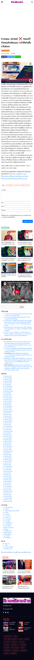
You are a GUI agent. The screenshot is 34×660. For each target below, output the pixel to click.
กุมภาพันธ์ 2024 (8, 426)
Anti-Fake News (8, 507)
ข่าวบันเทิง (7, 514)
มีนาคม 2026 (7, 384)
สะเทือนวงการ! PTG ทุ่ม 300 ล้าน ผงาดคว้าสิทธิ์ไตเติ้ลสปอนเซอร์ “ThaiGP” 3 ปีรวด (18, 361)
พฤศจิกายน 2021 (8, 471)
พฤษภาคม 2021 (8, 481)
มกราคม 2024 (7, 428)
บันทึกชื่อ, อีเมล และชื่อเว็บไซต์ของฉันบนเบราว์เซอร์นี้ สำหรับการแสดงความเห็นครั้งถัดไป (16, 216)
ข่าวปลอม (16, 185)
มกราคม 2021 (7, 488)
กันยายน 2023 (7, 434)
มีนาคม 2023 (7, 444)
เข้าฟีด (6, 545)
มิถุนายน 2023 (8, 439)
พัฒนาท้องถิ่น (7, 532)
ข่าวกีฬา (6, 512)
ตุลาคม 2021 (7, 473)
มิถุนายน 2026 (8, 379)
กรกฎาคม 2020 (8, 498)
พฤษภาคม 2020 (8, 501)
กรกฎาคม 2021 (8, 478)
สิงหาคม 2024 (7, 416)
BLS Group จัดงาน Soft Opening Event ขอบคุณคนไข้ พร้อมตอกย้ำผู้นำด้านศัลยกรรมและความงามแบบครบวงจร (17, 345)
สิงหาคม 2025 (7, 396)
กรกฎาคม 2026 (8, 377)
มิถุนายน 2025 (8, 399)
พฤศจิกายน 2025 (8, 391)
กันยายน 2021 (7, 474)
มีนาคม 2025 (7, 404)
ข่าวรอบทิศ (7, 520)
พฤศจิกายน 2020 (8, 491)
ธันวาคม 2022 (7, 449)
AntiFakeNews (9, 185)
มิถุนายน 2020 (8, 499)
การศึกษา (6, 509)
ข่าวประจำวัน (7, 515)
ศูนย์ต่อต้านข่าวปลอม (24, 185)
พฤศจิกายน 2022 (8, 451)
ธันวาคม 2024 (8, 409)
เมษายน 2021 (7, 483)
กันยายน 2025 (7, 394)
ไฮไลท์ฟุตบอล (7, 537)
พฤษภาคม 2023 (8, 441)
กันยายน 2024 (7, 414)
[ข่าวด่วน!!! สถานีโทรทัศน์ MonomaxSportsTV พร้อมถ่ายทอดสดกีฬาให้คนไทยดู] (25, 564)
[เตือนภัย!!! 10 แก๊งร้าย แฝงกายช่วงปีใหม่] (8, 268)
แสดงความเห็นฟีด (8, 547)
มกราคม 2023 (7, 448)
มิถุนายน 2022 (7, 459)
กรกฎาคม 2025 (8, 397)
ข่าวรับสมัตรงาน (8, 522)
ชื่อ (2, 202)
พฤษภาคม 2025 (8, 401)
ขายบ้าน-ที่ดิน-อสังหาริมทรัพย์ (11, 510)
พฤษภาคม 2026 (8, 381)
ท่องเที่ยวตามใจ (8, 530)
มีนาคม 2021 (7, 484)
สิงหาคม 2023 (7, 436)
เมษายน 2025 (7, 402)
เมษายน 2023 (7, 443)
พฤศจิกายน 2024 (8, 411)
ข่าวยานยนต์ (7, 519)
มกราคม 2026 (7, 387)
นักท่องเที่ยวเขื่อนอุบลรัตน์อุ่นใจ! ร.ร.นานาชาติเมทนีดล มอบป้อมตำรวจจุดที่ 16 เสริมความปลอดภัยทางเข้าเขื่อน (18, 350)
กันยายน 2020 (7, 494)
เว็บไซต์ (3, 210)
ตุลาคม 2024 (7, 413)
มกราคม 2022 (7, 468)
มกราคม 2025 (7, 407)
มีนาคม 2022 (7, 464)
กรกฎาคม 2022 (8, 458)
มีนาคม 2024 (7, 424)
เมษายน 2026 (7, 382)
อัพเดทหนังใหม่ (8, 534)
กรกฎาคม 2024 (8, 418)
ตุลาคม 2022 (7, 453)
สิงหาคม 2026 (7, 376)
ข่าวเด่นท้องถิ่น (8, 524)
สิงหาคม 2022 (7, 456)
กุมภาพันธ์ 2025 (8, 406)
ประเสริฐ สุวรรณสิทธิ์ (9, 348)
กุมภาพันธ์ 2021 (8, 486)
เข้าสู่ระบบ (7, 543)
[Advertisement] (17, 21)
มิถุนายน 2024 (8, 419)
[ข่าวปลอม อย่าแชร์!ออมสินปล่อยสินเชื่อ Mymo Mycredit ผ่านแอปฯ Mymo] (25, 268)
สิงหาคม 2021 (7, 476)
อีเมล (3, 206)
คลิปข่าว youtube (8, 527)
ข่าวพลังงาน (7, 517)
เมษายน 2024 (7, 423)
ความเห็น (3, 190)
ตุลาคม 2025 (7, 392)
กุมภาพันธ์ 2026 (8, 386)
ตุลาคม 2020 (7, 493)
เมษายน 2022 (7, 463)
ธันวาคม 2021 (7, 469)
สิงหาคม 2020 (7, 496)
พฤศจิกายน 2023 (8, 431)
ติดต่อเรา (6, 529)
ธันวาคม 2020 (8, 489)
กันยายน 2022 (7, 454)
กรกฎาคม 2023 (8, 438)
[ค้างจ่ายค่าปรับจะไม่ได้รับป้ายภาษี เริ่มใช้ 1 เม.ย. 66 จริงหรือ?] (8, 251)
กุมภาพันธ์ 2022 (8, 466)
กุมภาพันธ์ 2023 (8, 446)
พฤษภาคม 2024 (8, 421)
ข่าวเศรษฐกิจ (7, 525)
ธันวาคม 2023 (8, 429)
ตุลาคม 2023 (7, 433)
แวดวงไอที (6, 535)
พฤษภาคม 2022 (8, 461)
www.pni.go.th (5, 155)
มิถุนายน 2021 (7, 479)
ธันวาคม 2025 (8, 389)
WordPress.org (8, 548)
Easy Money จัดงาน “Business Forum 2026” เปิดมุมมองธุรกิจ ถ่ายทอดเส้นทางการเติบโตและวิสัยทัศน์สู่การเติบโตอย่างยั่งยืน (18, 328)
